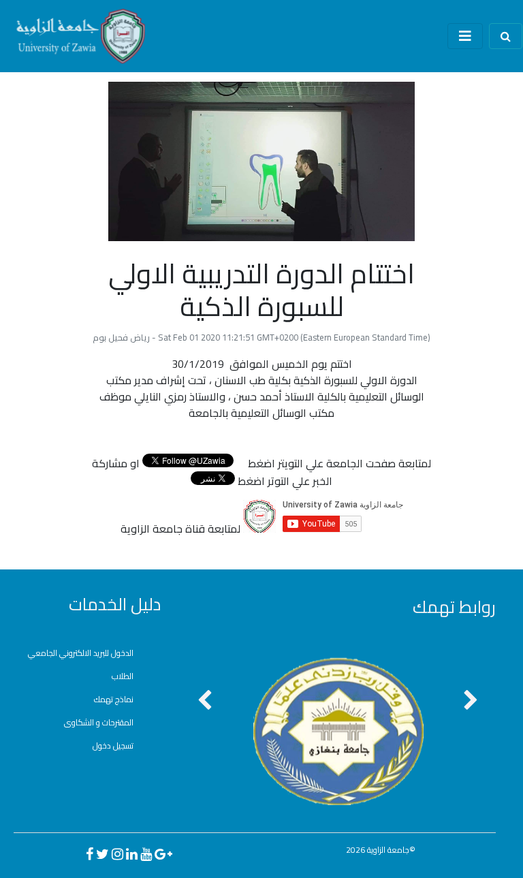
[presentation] (204, 701)
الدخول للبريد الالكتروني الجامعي (80, 653)
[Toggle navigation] (465, 36)
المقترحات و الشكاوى (98, 722)
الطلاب (122, 676)
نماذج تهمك (113, 699)
